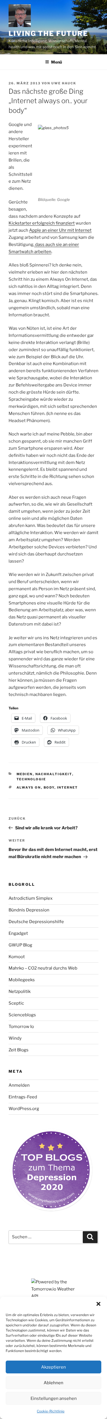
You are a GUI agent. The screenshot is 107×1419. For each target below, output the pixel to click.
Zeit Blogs (19, 1049)
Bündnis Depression (29, 910)
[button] (98, 1304)
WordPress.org (24, 1108)
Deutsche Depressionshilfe (36, 921)
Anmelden (19, 1085)
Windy (15, 1038)
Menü (56, 62)
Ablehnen (53, 1382)
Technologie (31, 779)
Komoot (17, 956)
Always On (29, 787)
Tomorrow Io (21, 1026)
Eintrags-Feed (23, 1097)
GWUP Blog (20, 945)
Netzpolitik (20, 991)
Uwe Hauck (63, 83)
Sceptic (16, 1003)
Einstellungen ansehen (54, 1398)
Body (49, 787)
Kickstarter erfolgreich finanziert (42, 223)
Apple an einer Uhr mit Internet (60, 230)
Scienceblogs (22, 1014)
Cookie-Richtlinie (50, 1411)
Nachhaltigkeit (53, 774)
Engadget (18, 933)
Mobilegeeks (22, 979)
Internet (67, 787)
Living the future (48, 33)
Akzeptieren (53, 1367)
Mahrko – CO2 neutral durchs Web (43, 968)
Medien (25, 774)
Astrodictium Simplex (31, 898)
